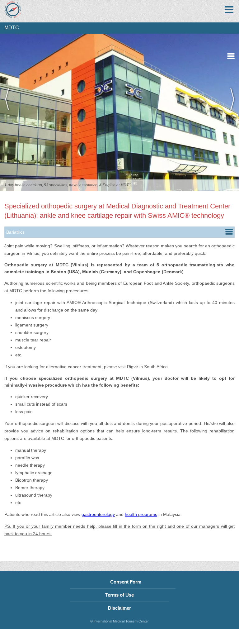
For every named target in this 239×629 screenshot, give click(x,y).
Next (229, 112)
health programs (141, 514)
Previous (9, 112)
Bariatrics (15, 232)
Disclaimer (119, 608)
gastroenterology (98, 514)
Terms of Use (119, 595)
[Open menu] (229, 9)
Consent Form (125, 581)
